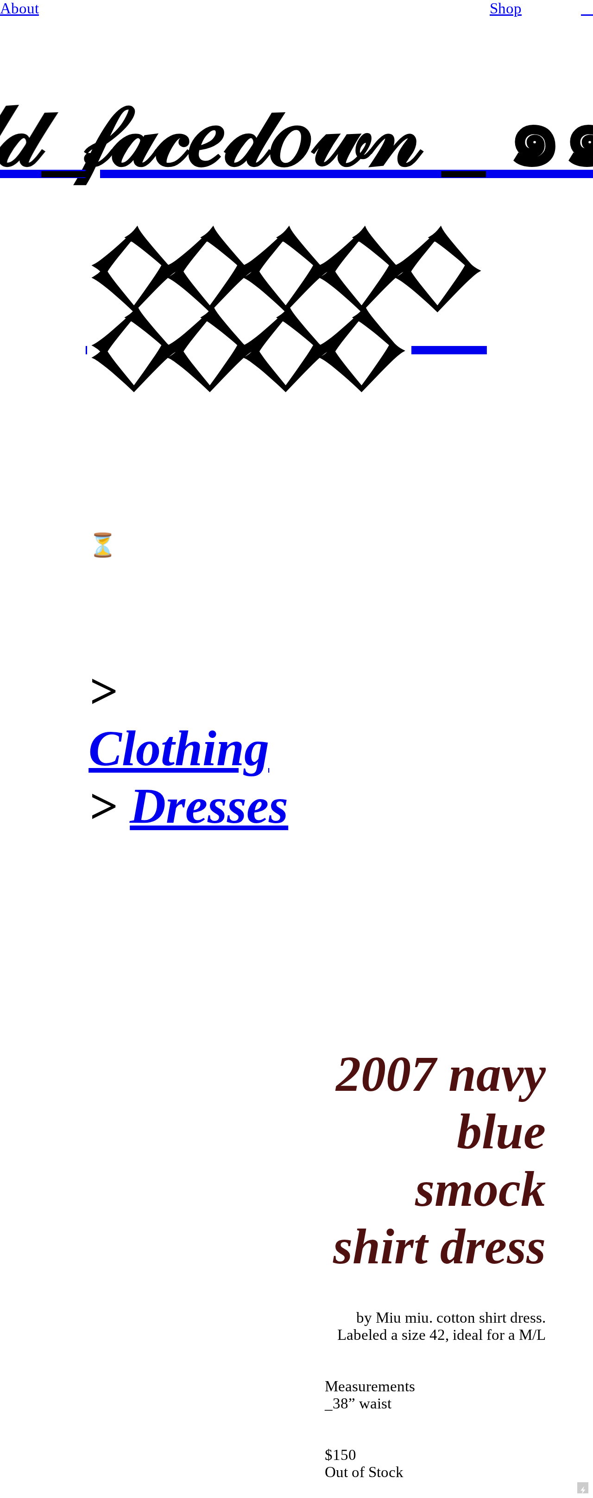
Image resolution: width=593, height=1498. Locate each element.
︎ (587, 8)
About (19, 8)
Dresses (209, 805)
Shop (506, 8)
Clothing (178, 748)
